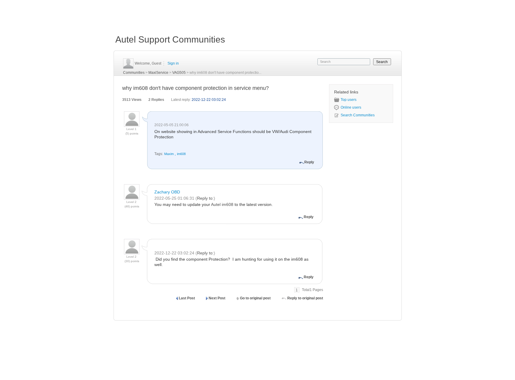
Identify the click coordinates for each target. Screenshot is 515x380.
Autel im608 (222, 204)
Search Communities (358, 115)
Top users (348, 100)
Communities (134, 73)
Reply (309, 162)
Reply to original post (305, 298)
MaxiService (158, 73)
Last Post (187, 298)
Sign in (173, 63)
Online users (351, 107)
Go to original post (255, 298)
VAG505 (179, 73)
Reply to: (205, 198)
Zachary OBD (167, 192)
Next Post (217, 298)
